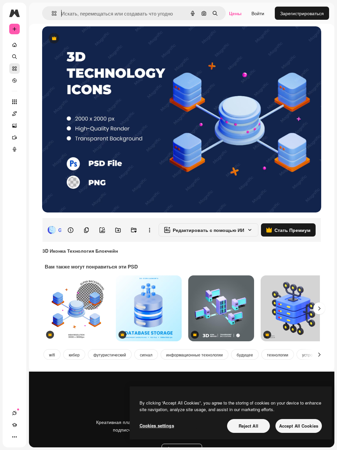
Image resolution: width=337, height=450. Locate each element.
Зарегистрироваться (302, 13)
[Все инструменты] (14, 102)
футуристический (109, 354)
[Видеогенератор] (14, 137)
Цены (235, 13)
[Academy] (14, 425)
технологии (277, 354)
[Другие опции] (149, 230)
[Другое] (14, 437)
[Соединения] (14, 413)
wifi (52, 354)
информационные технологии (194, 354)
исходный (86, 38)
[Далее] (319, 308)
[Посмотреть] (14, 80)
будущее (245, 354)
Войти (257, 13)
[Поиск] (14, 56)
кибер (74, 354)
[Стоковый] (14, 68)
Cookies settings (157, 425)
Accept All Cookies (298, 426)
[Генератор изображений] (14, 125)
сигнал (146, 354)
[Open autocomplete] (51, 13)
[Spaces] (14, 113)
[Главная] (14, 45)
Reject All (248, 426)
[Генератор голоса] (14, 149)
